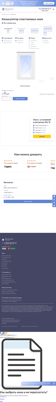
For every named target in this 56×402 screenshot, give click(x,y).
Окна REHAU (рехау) (6, 261)
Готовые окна (5, 268)
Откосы (33, 44)
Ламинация (33, 46)
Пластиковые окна (6, 257)
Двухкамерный (8, 42)
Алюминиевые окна (6, 255)
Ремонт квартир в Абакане (8, 291)
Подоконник (34, 40)
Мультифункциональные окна (9, 282)
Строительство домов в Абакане (9, 290)
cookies (48, 383)
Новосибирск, (5, 300)
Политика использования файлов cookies (10, 321)
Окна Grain (4, 266)
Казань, (10, 301)
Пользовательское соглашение (8, 318)
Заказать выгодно (20, 98)
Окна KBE (4, 259)
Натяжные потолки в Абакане (9, 293)
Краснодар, (15, 300)
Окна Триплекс (5, 283)
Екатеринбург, (5, 301)
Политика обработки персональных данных (11, 320)
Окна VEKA (4, 264)
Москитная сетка (35, 48)
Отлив (32, 42)
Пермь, (10, 300)
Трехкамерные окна (6, 278)
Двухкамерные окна (6, 276)
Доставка (46, 42)
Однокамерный (8, 40)
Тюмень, (20, 300)
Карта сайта (4, 323)
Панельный (20, 40)
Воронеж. (14, 301)
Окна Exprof (4, 263)
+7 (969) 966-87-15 (8, 192)
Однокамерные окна (6, 274)
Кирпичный (20, 42)
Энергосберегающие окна (8, 280)
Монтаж (46, 40)
